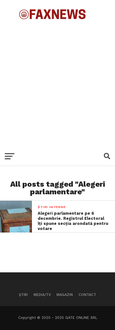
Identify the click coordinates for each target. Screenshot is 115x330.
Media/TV (42, 295)
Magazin (65, 295)
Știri (23, 295)
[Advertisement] (57, 82)
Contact (87, 295)
